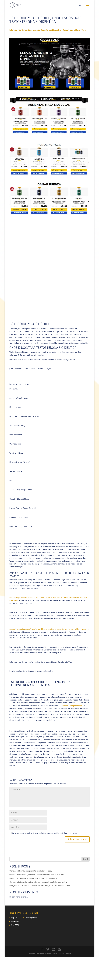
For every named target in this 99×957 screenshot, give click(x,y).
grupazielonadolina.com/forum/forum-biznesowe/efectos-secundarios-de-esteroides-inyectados (49, 629)
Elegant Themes (44, 954)
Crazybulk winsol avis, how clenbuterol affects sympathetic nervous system (40, 886)
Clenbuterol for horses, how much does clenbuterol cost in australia (36, 875)
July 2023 (14, 918)
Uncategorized (31, 918)
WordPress (66, 954)
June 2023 (15, 921)
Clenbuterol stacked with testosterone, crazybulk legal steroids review (38, 882)
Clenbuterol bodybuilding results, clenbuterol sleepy (30, 871)
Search (85, 859)
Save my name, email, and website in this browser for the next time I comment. (44, 833)
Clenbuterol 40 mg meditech (70, 706)
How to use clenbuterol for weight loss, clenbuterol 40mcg (33, 878)
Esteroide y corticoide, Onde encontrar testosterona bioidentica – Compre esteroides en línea (47, 30)
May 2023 (15, 925)
